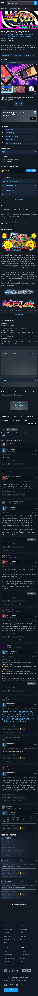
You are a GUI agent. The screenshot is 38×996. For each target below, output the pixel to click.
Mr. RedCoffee (28, 34)
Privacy (6, 951)
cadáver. (8, 555)
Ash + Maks (19, 34)
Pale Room (4, 211)
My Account (24, 961)
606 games (9, 647)
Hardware (23, 936)
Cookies (6, 961)
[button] (4, 8)
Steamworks (8, 936)
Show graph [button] (31, 423)
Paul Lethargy (16, 36)
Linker (29, 36)
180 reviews (17, 769)
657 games (9, 808)
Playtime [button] (16, 420)
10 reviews (16, 445)
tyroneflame (10, 444)
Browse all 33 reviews (19, 904)
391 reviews (17, 808)
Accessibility (8, 954)
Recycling (23, 939)
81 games (8, 445)
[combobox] (20, 3)
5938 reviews (9, 700)
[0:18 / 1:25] (19, 74)
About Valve (23, 929)
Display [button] (25, 420)
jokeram (8, 645)
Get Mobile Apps (11, 990)
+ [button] (33, 55)
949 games (9, 740)
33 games (8, 473)
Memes (27, 55)
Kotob (9, 36)
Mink (7, 767)
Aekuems (9, 806)
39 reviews (16, 473)
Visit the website (7, 190)
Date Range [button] (5, 420)
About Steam (8, 929)
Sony (7, 698)
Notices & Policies (9, 958)
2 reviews (17, 611)
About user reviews (7, 395)
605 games (9, 503)
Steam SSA (7, 933)
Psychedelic (18, 55)
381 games (9, 557)
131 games (9, 769)
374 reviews (17, 740)
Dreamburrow (10, 471)
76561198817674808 (13, 738)
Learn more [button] (31, 170)
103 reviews (17, 503)
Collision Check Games (7, 224)
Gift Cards (7, 943)
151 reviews (17, 647)
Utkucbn (24, 36)
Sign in (3, 98)
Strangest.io (11, 34)
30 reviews (17, 557)
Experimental (6, 55)
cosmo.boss (9, 609)
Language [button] (30, 416)
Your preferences (18, 395)
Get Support (23, 958)
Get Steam (23, 951)
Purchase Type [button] (18, 416)
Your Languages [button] (11, 429)
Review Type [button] (5, 416)
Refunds (6, 965)
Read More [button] (31, 539)
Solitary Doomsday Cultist (14, 502)
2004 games (9, 611)
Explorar (3, 218)
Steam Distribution (10, 939)
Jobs (21, 933)
